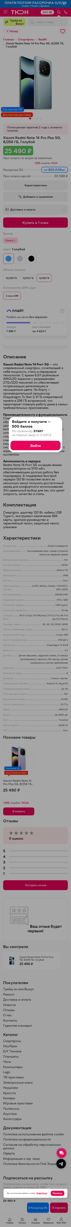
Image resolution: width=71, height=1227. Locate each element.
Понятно (57, 1193)
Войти (35, 445)
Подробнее (41, 1193)
